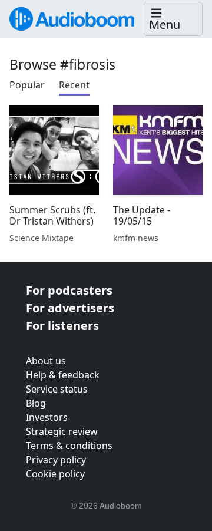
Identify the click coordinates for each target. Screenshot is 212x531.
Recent (74, 84)
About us (46, 360)
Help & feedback (63, 374)
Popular (27, 84)
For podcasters (69, 290)
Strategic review (62, 431)
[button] (173, 19)
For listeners (62, 326)
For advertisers (70, 308)
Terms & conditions (69, 445)
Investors (47, 417)
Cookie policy (55, 473)
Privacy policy (56, 459)
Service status (57, 388)
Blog (36, 403)
